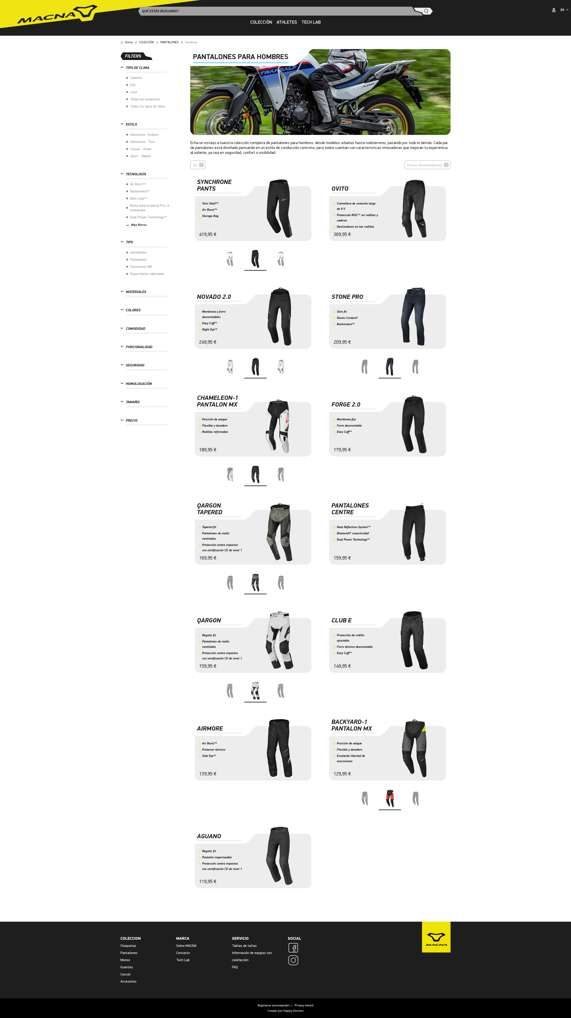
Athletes (287, 22)
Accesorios (128, 981)
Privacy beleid (304, 1005)
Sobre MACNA (186, 946)
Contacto (183, 953)
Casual (125, 974)
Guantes (126, 967)
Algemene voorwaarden (274, 1005)
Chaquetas (128, 946)
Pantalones (129, 953)
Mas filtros (138, 225)
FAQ (235, 967)
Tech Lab (183, 960)
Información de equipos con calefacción (252, 956)
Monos (125, 960)
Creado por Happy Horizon (286, 1011)
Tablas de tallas (244, 946)
